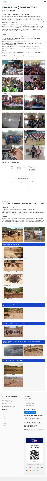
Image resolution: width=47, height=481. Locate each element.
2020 (5, 418)
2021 (5, 416)
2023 (5, 411)
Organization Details (30, 405)
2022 (5, 414)
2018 (5, 423)
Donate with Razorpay (30, 412)
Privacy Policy (28, 398)
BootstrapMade (10, 478)
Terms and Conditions (30, 403)
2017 (4, 425)
